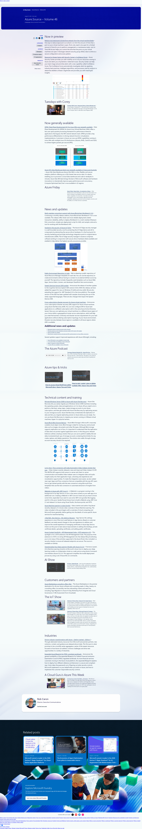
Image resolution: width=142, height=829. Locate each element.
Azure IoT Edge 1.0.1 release (54, 332)
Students (54, 820)
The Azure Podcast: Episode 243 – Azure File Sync (78, 352)
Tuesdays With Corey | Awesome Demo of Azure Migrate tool (81, 105)
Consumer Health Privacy (5, 828)
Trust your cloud (39, 817)
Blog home (27, 10)
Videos (87, 820)
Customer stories (55, 817)
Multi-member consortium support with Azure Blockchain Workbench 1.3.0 (69, 213)
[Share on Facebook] (37, 38)
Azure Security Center (37, 64)
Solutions (111, 817)
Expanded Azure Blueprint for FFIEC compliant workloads (63, 654)
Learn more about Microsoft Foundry (36, 798)
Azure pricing (67, 817)
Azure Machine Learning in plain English (57, 506)
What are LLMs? (3, 822)
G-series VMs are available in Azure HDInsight (58, 344)
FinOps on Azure (94, 817)
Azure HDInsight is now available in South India (58, 340)
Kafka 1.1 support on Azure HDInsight (56, 343)
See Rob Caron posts (42, 706)
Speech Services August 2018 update (56, 285)
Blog (42, 820)
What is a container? (12, 822)
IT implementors (38, 57)
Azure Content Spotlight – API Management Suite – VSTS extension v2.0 (68, 532)
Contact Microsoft (20, 828)
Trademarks (44, 828)
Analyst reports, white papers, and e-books (76, 820)
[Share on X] (39, 38)
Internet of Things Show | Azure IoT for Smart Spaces (79, 600)
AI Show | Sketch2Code (72, 563)
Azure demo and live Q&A (10, 819)
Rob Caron (28, 22)
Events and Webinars (61, 820)
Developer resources (47, 820)
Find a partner (30, 820)
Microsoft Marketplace (21, 820)
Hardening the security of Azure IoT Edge (58, 228)
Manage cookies (31, 828)
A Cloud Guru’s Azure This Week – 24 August (77, 678)
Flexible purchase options (84, 817)
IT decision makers (37, 54)
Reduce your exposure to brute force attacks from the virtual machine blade (69, 40)
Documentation (36, 820)
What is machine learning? (117, 820)
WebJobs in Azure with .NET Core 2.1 (56, 491)
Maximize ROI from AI (103, 817)
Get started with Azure (12, 817)
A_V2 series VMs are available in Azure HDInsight (59, 341)
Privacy (26, 828)
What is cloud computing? (95, 820)
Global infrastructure (22, 817)
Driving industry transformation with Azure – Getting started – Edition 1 (68, 640)
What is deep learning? (128, 820)
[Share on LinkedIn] (42, 38)
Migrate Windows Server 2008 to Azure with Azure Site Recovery (65, 401)
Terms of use (38, 828)
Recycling (55, 828)
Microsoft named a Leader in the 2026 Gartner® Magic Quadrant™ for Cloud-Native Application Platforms (38, 760)
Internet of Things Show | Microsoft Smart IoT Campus (80, 611)
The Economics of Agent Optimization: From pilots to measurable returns (70, 759)
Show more (38, 68)
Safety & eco (50, 828)
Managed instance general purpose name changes (59, 329)
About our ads (61, 828)
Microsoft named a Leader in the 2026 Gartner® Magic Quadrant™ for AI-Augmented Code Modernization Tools (103, 760)
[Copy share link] (34, 38)
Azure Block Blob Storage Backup (55, 423)
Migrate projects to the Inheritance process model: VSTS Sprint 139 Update (65, 330)
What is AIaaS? (137, 820)
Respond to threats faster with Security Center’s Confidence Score (66, 57)
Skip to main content (5, 0)
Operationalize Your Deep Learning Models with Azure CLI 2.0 (64, 547)
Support (2, 819)
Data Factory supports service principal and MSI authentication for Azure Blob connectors (68, 334)
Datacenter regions (31, 817)
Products (61, 817)
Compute (39, 45)
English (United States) (5, 823)
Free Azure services (74, 817)
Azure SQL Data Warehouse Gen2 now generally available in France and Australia (71, 170)
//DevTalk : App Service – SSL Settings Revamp (60, 518)
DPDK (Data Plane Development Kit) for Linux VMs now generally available (68, 127)
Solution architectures (134, 817)
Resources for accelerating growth (121, 817)
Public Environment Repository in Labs (57, 273)
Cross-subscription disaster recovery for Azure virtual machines (65, 302)
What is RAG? (20, 822)
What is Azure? (3, 817)
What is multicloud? (106, 820)
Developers (39, 51)
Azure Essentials (47, 817)
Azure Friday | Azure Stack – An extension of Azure (78, 191)
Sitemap (13, 828)
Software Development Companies (8, 820)
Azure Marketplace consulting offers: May (58, 584)
